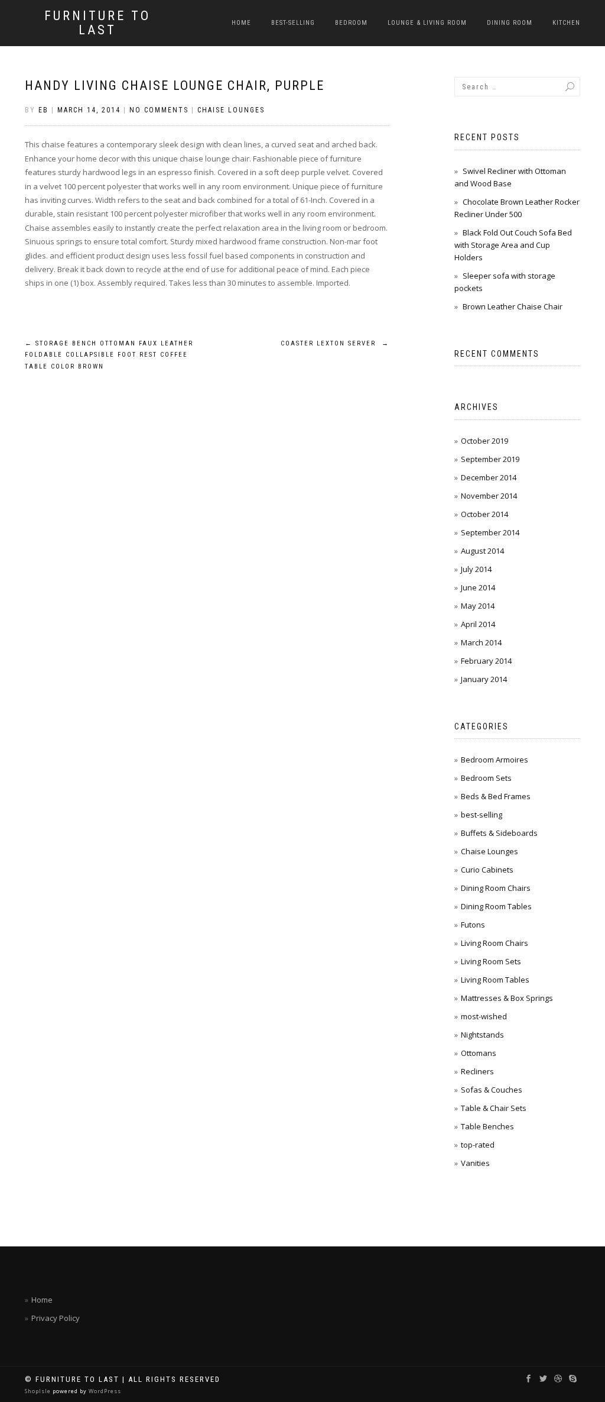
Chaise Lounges (231, 110)
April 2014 (478, 624)
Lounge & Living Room (427, 23)
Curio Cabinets (487, 869)
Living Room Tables (495, 979)
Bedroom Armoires (494, 759)
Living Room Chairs (494, 943)
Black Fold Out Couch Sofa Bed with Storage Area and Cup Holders (513, 245)
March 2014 (481, 642)
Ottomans (478, 1053)
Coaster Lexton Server (335, 343)
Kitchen (566, 23)
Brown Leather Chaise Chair (512, 306)
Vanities (475, 1163)
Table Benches (487, 1126)
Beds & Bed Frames (496, 796)
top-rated (478, 1144)
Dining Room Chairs (496, 888)
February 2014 (486, 660)
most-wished (484, 1016)
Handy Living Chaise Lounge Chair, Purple (174, 85)
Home (241, 23)
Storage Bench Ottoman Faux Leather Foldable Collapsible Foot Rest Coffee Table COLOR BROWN (109, 355)
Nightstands (482, 1034)
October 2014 (484, 514)
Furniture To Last (97, 23)
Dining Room (509, 23)
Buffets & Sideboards (499, 833)
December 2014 (488, 477)
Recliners (477, 1071)
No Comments (158, 110)
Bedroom (351, 23)
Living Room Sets (491, 961)
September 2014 (490, 532)
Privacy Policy (55, 1318)
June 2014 (478, 587)
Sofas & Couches (491, 1089)
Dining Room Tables (496, 906)
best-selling (293, 23)
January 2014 (484, 679)
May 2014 (478, 605)
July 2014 (476, 569)
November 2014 (489, 495)
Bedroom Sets (486, 778)
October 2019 (484, 440)
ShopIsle (39, 1391)
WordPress (104, 1391)
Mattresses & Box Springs (507, 998)
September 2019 (490, 459)
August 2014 (482, 550)
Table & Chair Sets (493, 1108)
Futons (473, 924)
